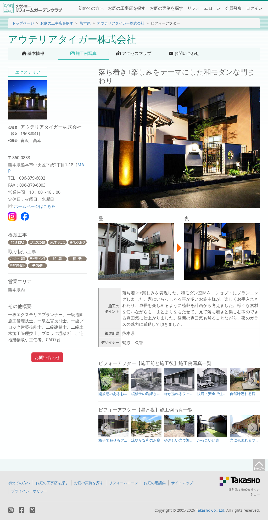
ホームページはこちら (35, 206)
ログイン (254, 8)
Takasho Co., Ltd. (210, 510)
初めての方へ (91, 8)
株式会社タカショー (250, 491)
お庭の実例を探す (166, 8)
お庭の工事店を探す (127, 8)
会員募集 (233, 8)
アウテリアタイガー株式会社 (120, 23)
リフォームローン (204, 8)
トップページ (23, 23)
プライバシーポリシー (29, 490)
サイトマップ (182, 482)
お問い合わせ (47, 357)
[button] (105, 381)
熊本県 (85, 23)
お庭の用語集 (155, 482)
